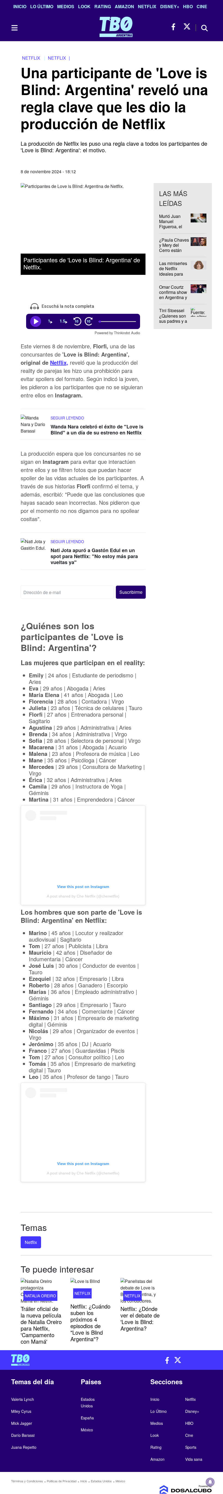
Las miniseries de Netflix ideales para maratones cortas (173, 273)
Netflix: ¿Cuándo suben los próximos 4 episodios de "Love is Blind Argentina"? (90, 1322)
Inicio (19, 6)
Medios (65, 6)
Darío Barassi (23, 1435)
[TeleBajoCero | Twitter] (187, 26)
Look (84, 6)
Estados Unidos (101, 1481)
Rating (102, 6)
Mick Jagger (21, 1423)
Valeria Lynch (22, 1399)
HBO (188, 6)
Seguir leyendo (67, 418)
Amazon (124, 6)
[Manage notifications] (210, 1482)
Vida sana (193, 1459)
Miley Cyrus (21, 1411)
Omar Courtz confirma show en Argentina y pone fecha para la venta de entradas (173, 300)
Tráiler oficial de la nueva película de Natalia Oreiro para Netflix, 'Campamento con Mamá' (41, 1325)
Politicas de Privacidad (61, 1481)
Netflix (147, 6)
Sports (190, 1447)
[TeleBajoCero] (59, 1360)
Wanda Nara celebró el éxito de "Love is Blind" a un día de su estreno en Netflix (97, 429)
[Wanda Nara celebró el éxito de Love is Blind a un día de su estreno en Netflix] (34, 425)
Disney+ (169, 6)
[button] (130, 592)
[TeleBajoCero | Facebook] (175, 26)
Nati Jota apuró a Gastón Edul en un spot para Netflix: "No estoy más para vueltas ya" (94, 556)
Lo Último (41, 6)
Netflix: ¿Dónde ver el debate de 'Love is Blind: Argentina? (140, 1318)
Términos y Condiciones (27, 1481)
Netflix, (59, 362)
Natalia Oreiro (40, 1295)
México (87, 1429)
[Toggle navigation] (14, 27)
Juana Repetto (23, 1447)
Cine (202, 6)
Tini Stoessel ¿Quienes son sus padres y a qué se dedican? (173, 320)
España (87, 1417)
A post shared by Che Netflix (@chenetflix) (83, 896)
